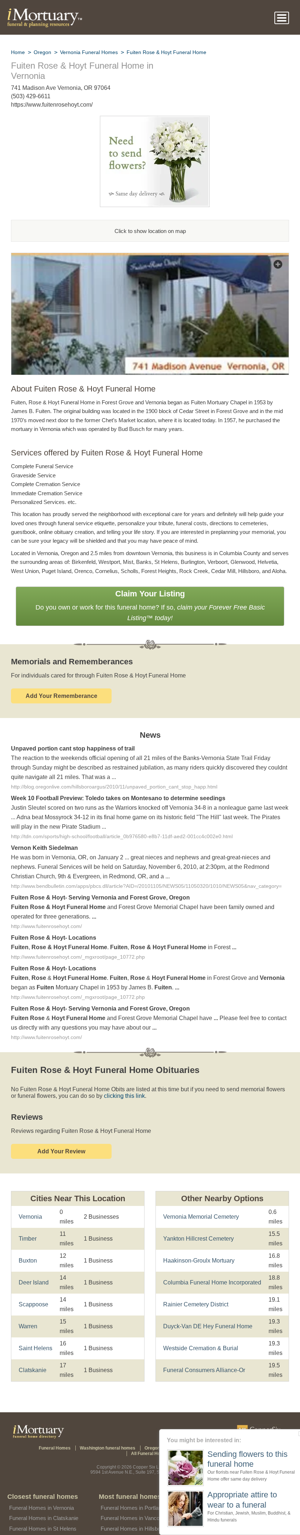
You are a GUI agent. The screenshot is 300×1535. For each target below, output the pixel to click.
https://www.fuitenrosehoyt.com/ (53, 104)
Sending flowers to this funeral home (242, 1459)
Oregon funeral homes (144, 1440)
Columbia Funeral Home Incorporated (211, 1264)
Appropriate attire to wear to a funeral (238, 1499)
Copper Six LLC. (150, 1453)
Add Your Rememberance (61, 685)
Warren (28, 1318)
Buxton (28, 1252)
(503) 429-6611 (31, 96)
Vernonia (30, 1208)
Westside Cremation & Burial (199, 1330)
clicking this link (113, 1087)
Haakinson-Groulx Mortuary (199, 1243)
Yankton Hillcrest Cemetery (198, 1221)
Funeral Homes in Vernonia (41, 1494)
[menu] (281, 18)
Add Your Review (61, 1143)
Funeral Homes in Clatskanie (43, 1504)
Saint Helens (34, 1340)
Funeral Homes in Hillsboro (133, 1515)
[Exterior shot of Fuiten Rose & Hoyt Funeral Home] (150, 257)
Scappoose (32, 1296)
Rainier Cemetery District (195, 1286)
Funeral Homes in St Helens (42, 1515)
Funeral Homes (38, 1440)
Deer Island (33, 1274)
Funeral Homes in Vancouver (135, 1504)
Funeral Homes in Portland (132, 1494)
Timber (28, 1230)
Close (295, 1433)
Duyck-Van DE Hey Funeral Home (205, 1308)
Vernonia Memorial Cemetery (200, 1203)
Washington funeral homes (88, 1440)
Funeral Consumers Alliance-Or (203, 1352)
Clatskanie (32, 1362)
